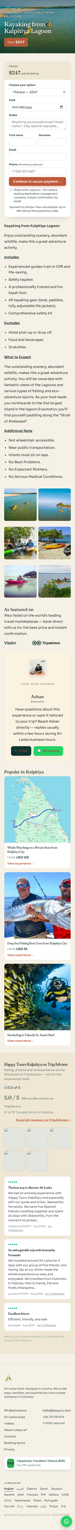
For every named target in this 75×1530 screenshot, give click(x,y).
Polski (37, 1500)
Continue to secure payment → (37, 181)
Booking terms (14, 1443)
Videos (9, 1423)
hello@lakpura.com (57, 1410)
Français (32, 1494)
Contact (10, 1436)
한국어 (8, 1500)
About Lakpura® (15, 1430)
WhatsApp (48, 751)
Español (9, 1494)
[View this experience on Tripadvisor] (50, 643)
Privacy (9, 1449)
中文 (63, 1506)
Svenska (32, 1506)
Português (51, 1500)
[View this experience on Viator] (15, 643)
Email (21, 751)
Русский (9, 1506)
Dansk (44, 1488)
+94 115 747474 (53, 1417)
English (9, 1488)
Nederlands (22, 1500)
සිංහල (20, 1506)
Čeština (32, 1488)
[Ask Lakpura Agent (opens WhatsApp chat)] (66, 1521)
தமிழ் (43, 1506)
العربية (20, 1488)
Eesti (21, 1494)
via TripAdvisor (55, 1293)
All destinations (15, 1410)
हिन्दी (43, 1494)
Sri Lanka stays (14, 1417)
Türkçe (53, 1506)
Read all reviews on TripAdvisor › (43, 1120)
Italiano (54, 1494)
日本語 (65, 1494)
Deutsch (56, 1488)
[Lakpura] (8, 9)
